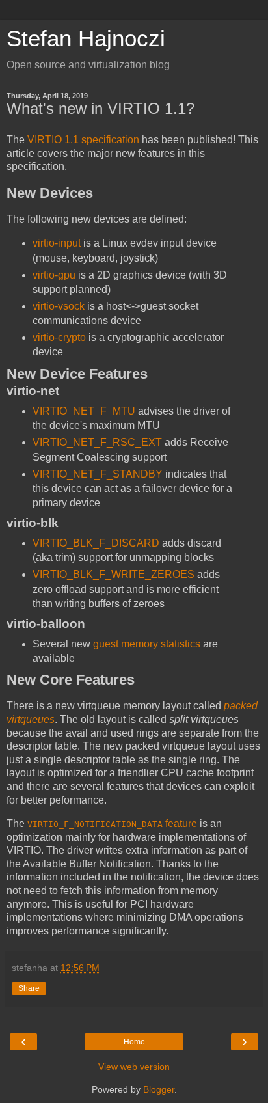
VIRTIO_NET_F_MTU (84, 410)
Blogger (158, 1089)
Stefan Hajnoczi (86, 38)
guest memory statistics (146, 643)
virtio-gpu (54, 274)
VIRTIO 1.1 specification (83, 139)
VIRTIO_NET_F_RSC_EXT (97, 442)
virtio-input (57, 243)
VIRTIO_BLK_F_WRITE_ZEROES (113, 574)
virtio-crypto (59, 337)
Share (29, 988)
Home (134, 1041)
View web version (134, 1066)
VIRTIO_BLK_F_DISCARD (96, 543)
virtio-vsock (59, 306)
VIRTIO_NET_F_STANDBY (98, 474)
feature (112, 823)
